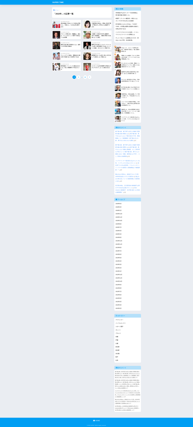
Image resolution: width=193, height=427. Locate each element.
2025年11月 (119, 217)
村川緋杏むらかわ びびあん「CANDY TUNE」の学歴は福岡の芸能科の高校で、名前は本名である (127, 26)
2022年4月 (119, 301)
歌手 (117, 357)
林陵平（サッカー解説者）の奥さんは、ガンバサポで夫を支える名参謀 (127, 20)
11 (85, 77)
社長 (117, 360)
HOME (97, 420)
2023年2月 (119, 268)
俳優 (117, 336)
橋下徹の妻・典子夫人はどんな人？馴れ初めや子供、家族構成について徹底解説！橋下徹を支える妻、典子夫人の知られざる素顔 (127, 375)
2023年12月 (119, 241)
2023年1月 (119, 271)
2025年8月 (119, 224)
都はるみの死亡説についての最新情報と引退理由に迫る (127, 179)
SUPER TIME (58, 2)
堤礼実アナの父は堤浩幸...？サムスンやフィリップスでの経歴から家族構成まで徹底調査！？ (127, 394)
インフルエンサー (121, 323)
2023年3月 (119, 264)
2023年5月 (119, 257)
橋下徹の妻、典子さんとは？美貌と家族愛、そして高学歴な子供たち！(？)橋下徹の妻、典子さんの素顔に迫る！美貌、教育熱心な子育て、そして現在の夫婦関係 (127, 151)
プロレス (118, 333)
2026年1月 (119, 210)
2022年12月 (119, 274)
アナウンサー (119, 320)
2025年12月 (119, 213)
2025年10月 (119, 220)
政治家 (117, 347)
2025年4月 (119, 230)
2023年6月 (119, 254)
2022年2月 (119, 308)
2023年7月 (119, 251)
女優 (117, 343)
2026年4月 (119, 207)
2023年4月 (119, 261)
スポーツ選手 (119, 326)
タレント (118, 330)
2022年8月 (119, 288)
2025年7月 (119, 227)
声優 (117, 340)
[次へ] (89, 77)
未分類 (117, 353)
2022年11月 (119, 278)
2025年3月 (119, 234)
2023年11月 (119, 244)
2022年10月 (119, 281)
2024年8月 (119, 237)
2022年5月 (119, 298)
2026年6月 (119, 203)
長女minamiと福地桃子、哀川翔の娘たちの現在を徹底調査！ (127, 190)
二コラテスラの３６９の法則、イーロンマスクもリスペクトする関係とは (127, 33)
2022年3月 (119, 305)
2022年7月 (119, 291)
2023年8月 (119, 247)
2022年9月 (119, 284)
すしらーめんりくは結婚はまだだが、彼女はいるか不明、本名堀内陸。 (127, 39)
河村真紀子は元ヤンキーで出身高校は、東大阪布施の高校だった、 (127, 14)
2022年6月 (119, 295)
